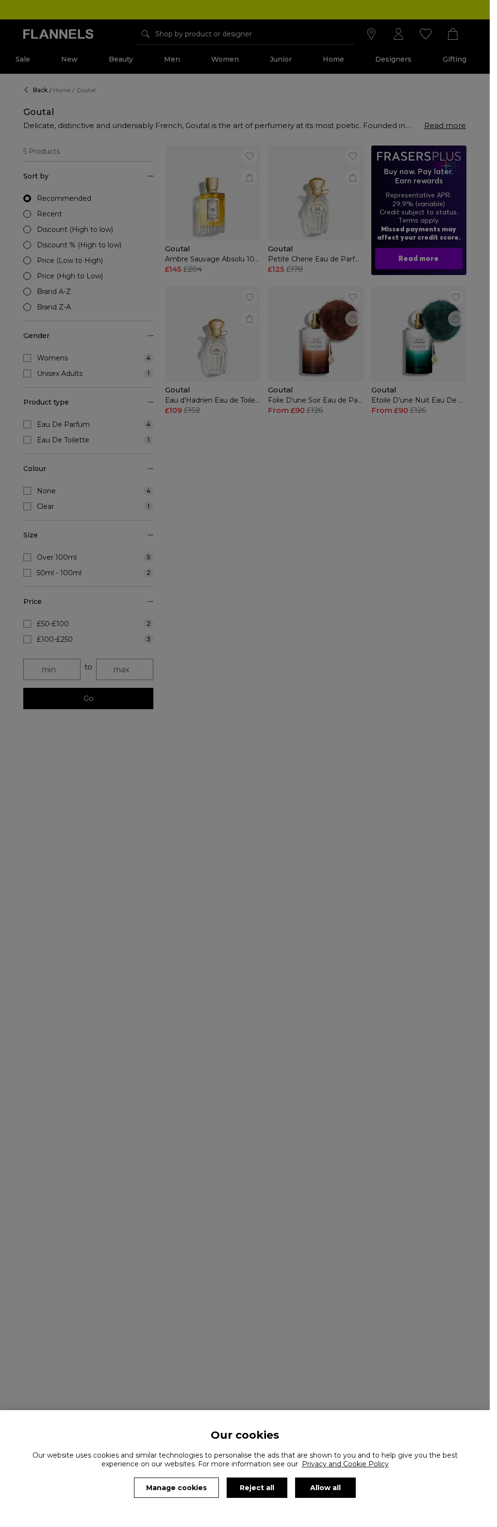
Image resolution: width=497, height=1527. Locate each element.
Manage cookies (176, 1487)
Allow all (325, 1487)
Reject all (257, 1487)
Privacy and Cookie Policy (345, 1464)
